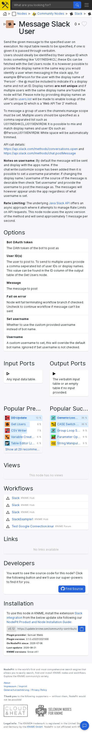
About (7, 682)
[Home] (5, 14)
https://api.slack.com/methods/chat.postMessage (40, 153)
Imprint (23, 686)
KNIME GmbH (34, 726)
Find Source (74, 589)
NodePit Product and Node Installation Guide (39, 622)
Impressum (10, 686)
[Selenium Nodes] (53, 710)
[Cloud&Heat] (16, 710)
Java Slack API (59, 203)
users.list (25, 99)
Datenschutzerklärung (16, 690)
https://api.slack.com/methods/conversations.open (41, 149)
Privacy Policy (39, 690)
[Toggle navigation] (87, 5)
